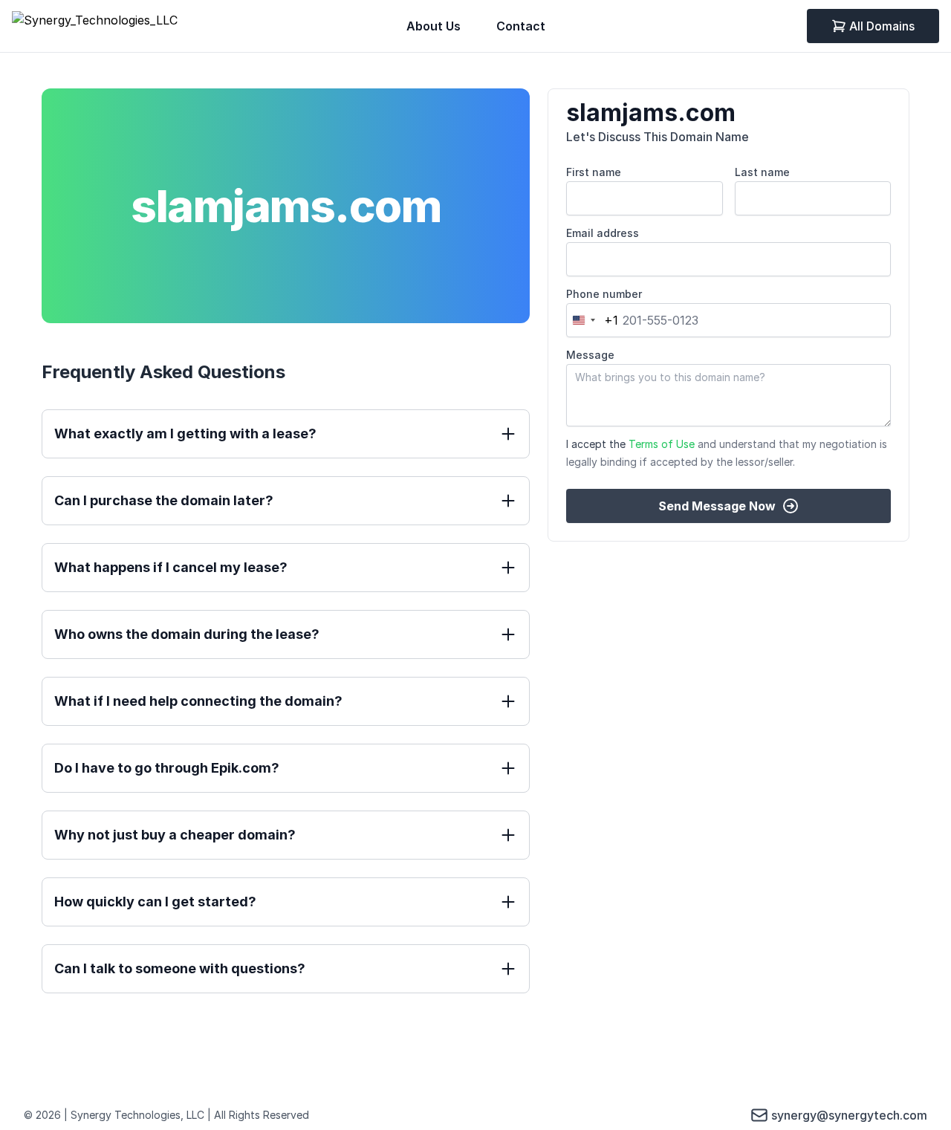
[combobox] (592, 320)
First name (593, 172)
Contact (520, 26)
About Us (433, 26)
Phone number (604, 294)
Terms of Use (662, 444)
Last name (762, 172)
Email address (602, 233)
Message (590, 354)
